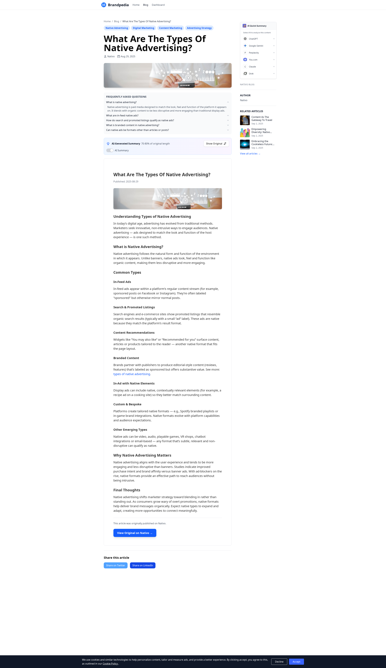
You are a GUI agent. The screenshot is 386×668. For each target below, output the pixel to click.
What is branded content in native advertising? (132, 125)
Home (136, 4)
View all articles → (250, 153)
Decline (279, 661)
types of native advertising (131, 374)
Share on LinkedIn (142, 565)
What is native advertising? (121, 102)
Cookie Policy (110, 663)
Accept (296, 661)
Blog (145, 4)
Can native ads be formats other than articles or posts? (137, 130)
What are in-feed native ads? (122, 115)
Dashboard (158, 4)
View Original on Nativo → (135, 533)
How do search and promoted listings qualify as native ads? (140, 120)
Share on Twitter (115, 565)
